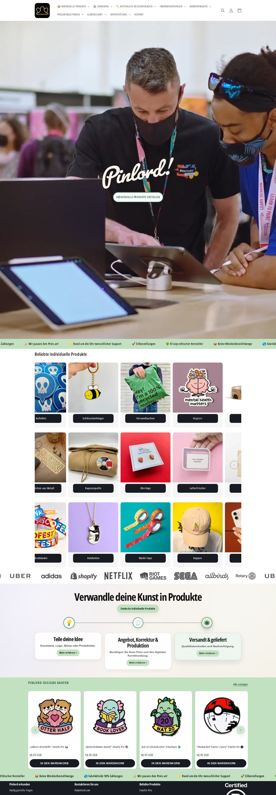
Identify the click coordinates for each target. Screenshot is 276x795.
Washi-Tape (50, 558)
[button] (73, 6)
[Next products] (241, 730)
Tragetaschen (145, 488)
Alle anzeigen (240, 684)
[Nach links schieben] (42, 395)
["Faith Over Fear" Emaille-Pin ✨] (221, 717)
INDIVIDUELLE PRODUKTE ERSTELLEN (138, 197)
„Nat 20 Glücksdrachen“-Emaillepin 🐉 (50, 747)
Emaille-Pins (93, 418)
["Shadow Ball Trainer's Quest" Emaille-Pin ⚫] (110, 717)
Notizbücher (198, 488)
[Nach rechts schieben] (234, 395)
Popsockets (154, 558)
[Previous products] (35, 730)
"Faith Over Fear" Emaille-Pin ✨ (214, 747)
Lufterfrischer (93, 488)
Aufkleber (145, 418)
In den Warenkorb (54, 763)
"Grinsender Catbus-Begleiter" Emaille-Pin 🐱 (164, 747)
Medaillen (207, 558)
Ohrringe (41, 488)
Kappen (102, 558)
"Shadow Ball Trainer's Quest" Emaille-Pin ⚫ (108, 747)
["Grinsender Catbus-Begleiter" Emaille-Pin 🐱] (166, 717)
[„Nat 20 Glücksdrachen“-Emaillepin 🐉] (54, 717)
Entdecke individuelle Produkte (138, 608)
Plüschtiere (197, 418)
